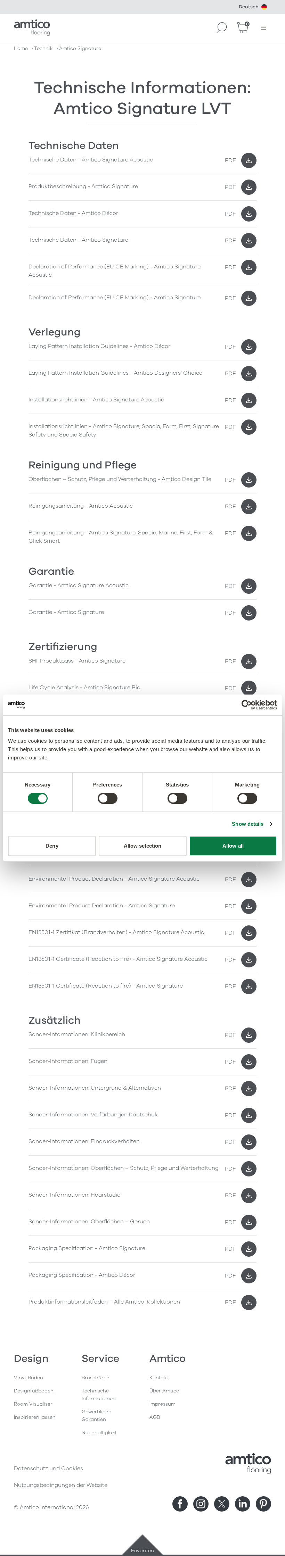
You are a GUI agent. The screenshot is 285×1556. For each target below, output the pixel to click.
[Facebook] (180, 1504)
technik (43, 48)
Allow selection (143, 846)
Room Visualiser (33, 1404)
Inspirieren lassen (35, 1417)
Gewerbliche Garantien (96, 1415)
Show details (247, 824)
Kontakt (158, 1377)
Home (21, 48)
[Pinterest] (263, 1504)
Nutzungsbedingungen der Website (60, 1485)
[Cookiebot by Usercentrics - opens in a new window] (246, 705)
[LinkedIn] (242, 1504)
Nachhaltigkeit (99, 1432)
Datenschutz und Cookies (48, 1468)
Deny (52, 846)
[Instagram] (201, 1504)
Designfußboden (34, 1391)
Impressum (162, 1404)
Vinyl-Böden (28, 1377)
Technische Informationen (99, 1395)
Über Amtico (164, 1391)
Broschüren (95, 1377)
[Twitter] (221, 1504)
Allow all (233, 846)
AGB (154, 1417)
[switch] (107, 798)
